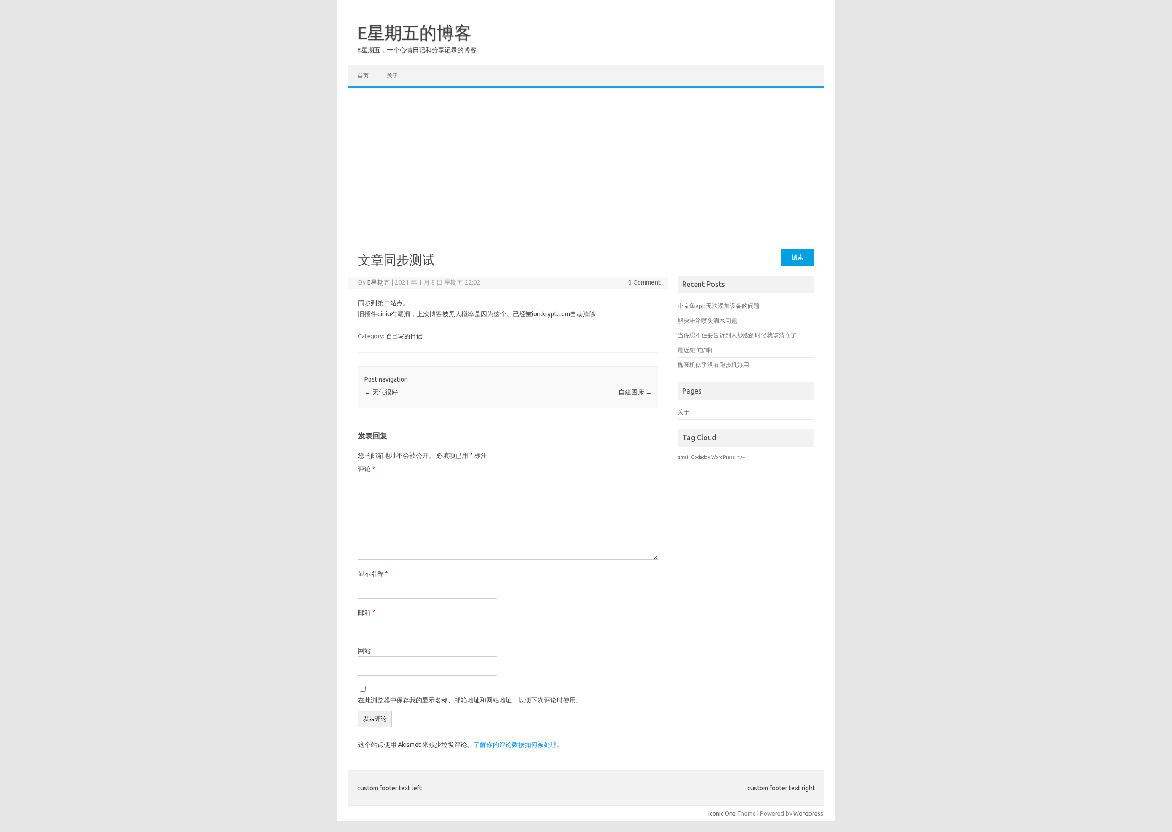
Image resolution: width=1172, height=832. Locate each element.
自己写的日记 (404, 336)
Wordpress (808, 813)
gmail (683, 456)
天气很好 (381, 392)
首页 (363, 75)
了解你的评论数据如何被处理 (515, 744)
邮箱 (366, 612)
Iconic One (722, 813)
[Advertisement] (586, 163)
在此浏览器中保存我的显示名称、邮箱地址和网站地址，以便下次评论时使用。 (470, 700)
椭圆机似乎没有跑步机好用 (713, 365)
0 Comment (644, 282)
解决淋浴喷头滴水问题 (707, 320)
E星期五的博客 (415, 32)
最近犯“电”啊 (695, 350)
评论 (366, 469)
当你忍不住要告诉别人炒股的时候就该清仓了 (737, 335)
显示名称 (373, 573)
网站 (364, 650)
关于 (392, 75)
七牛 (740, 456)
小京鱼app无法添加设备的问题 (719, 306)
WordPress (723, 456)
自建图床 (635, 392)
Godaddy (700, 456)
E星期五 (378, 282)
